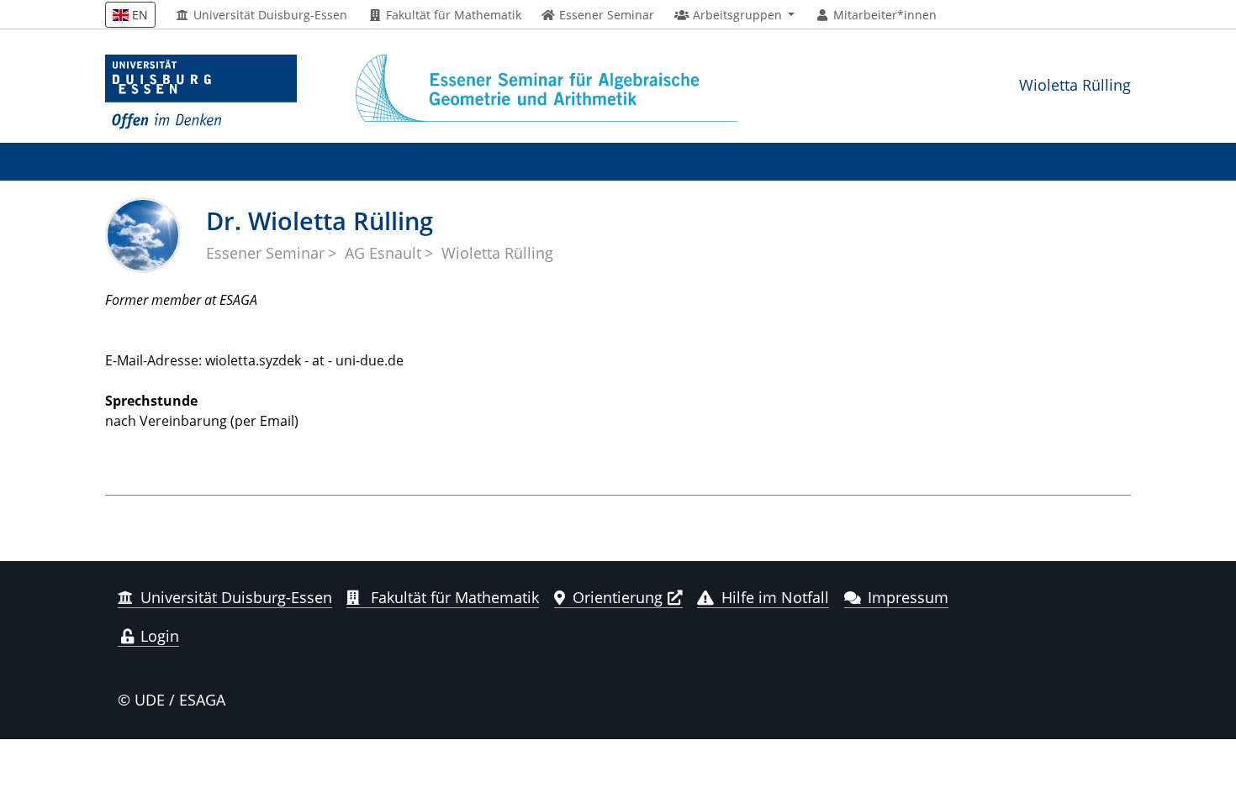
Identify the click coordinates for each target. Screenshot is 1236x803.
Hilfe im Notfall (775, 597)
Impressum (908, 597)
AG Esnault (383, 253)
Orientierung (618, 597)
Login (157, 636)
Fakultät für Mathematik (452, 15)
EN (138, 15)
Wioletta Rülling (1075, 84)
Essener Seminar (265, 253)
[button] (734, 15)
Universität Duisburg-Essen (268, 15)
